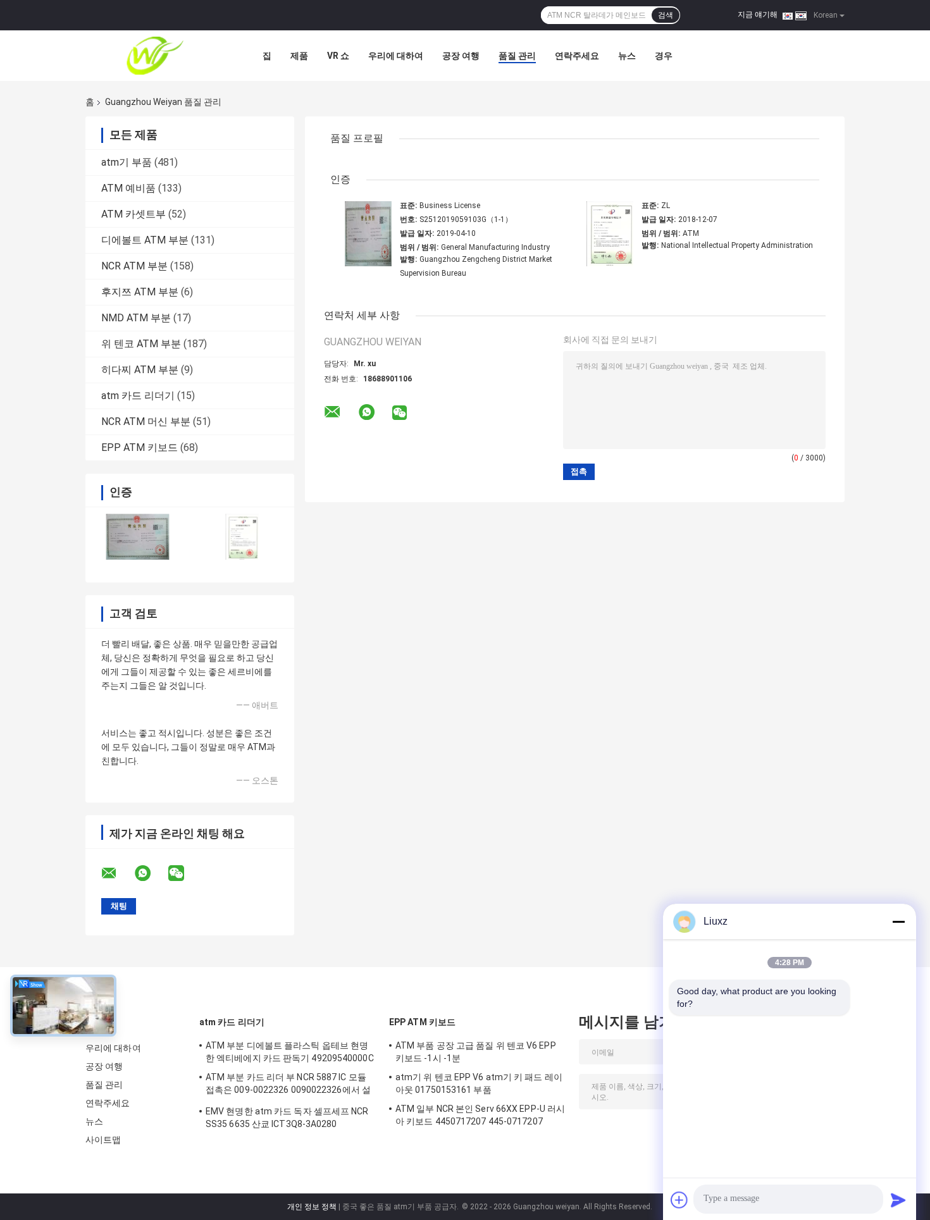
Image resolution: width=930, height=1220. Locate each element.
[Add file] (679, 1200)
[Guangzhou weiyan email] (117, 873)
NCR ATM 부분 (134, 266)
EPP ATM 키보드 (139, 447)
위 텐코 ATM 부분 (141, 344)
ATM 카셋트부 (133, 214)
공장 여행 (461, 56)
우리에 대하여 (395, 56)
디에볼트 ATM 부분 (145, 240)
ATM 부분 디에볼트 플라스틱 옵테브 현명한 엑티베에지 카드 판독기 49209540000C (290, 1051)
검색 (665, 15)
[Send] (898, 1200)
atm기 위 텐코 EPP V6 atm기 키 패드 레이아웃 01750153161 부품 (478, 1083)
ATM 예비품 (128, 188)
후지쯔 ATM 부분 (139, 292)
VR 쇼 (338, 56)
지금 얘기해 (758, 14)
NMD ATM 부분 (136, 318)
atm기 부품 (126, 162)
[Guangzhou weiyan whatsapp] (150, 873)
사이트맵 (103, 1140)
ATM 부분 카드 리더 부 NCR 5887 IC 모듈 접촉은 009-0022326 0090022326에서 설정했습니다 (288, 1085)
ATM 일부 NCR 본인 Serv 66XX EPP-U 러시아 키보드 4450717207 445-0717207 (480, 1115)
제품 (299, 56)
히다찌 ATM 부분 (139, 370)
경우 (664, 56)
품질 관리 (517, 56)
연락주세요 (577, 56)
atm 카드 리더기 (138, 396)
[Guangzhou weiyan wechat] (184, 873)
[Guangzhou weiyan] (155, 56)
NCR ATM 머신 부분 (145, 422)
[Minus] (898, 921)
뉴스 (627, 56)
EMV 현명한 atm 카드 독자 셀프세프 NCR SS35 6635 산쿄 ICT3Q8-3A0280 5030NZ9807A (287, 1119)
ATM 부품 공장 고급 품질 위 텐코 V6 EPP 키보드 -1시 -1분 (475, 1051)
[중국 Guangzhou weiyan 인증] (137, 537)
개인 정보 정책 (312, 1206)
